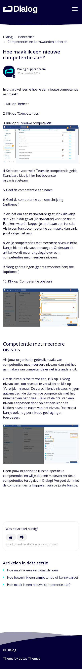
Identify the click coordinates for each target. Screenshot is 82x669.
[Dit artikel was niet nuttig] (22, 537)
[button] (74, 8)
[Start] (20, 9)
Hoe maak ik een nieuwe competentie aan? (39, 584)
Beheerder (26, 37)
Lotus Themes (29, 658)
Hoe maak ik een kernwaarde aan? (32, 570)
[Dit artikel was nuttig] (11, 537)
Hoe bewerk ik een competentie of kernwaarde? (42, 577)
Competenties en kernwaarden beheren (37, 41)
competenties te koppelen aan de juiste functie (42, 485)
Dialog (8, 37)
